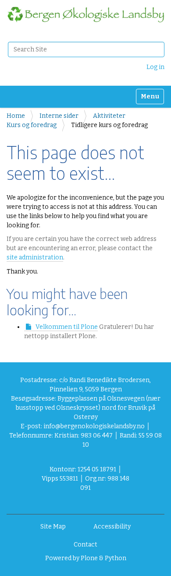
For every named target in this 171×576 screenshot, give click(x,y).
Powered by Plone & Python (85, 558)
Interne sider (58, 116)
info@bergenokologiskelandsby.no (94, 426)
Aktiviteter (109, 116)
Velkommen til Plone (67, 327)
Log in (155, 67)
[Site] (85, 14)
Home (16, 116)
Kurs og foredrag (32, 125)
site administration (35, 257)
